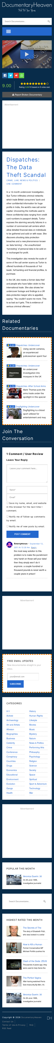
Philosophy (34, 752)
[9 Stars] (44, 83)
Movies (32, 724)
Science (33, 765)
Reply (34, 547)
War (31, 792)
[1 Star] (22, 83)
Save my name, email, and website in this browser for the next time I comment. (26, 507)
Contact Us (7, 1021)
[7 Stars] (39, 83)
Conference (12, 752)
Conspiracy (11, 756)
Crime (9, 180)
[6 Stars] (36, 83)
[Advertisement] (27, 127)
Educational (12, 774)
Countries (11, 761)
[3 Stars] (27, 83)
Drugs (9, 765)
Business (10, 738)
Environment (12, 779)
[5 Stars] (33, 83)
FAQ (31, 1025)
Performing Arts (36, 747)
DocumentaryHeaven (31, 1017)
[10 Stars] (47, 83)
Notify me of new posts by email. (27, 526)
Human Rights (36, 715)
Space (32, 774)
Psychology (34, 756)
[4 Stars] (30, 83)
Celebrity (10, 742)
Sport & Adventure (38, 783)
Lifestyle (33, 720)
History (32, 711)
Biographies (12, 733)
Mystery (33, 733)
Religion (33, 761)
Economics (11, 770)
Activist (9, 715)
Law (16, 180)
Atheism (10, 729)
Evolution (10, 783)
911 (8, 711)
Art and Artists (13, 724)
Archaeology (12, 720)
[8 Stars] (41, 83)
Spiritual (33, 779)
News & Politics (29, 180)
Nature (32, 738)
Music (32, 729)
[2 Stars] (24, 83)
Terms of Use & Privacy (14, 1025)
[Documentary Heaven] (27, 10)
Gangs (9, 788)
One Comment (14, 184)
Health (9, 792)
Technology (34, 788)
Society (32, 770)
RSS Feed (6, 1028)
